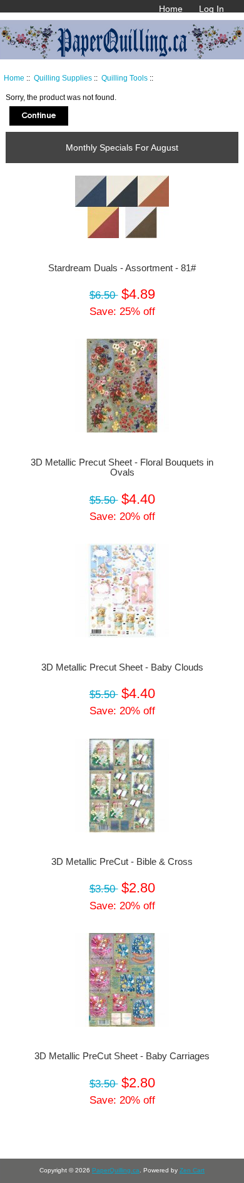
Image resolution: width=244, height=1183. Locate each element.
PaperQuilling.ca (116, 1170)
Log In (211, 9)
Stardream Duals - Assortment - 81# (122, 268)
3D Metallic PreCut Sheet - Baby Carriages (122, 1056)
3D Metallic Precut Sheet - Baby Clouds (122, 667)
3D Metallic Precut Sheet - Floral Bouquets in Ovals (122, 467)
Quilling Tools (124, 78)
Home (171, 9)
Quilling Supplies (63, 78)
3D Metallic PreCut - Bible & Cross (122, 862)
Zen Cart (192, 1170)
